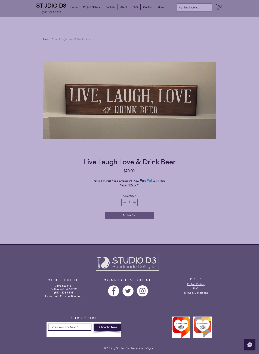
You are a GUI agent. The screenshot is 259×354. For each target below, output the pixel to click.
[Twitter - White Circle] (128, 290)
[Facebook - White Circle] (113, 290)
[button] (219, 7)
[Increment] (134, 202)
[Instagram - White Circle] (142, 290)
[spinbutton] (129, 202)
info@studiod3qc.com (68, 296)
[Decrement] (124, 202)
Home (47, 39)
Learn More (159, 180)
